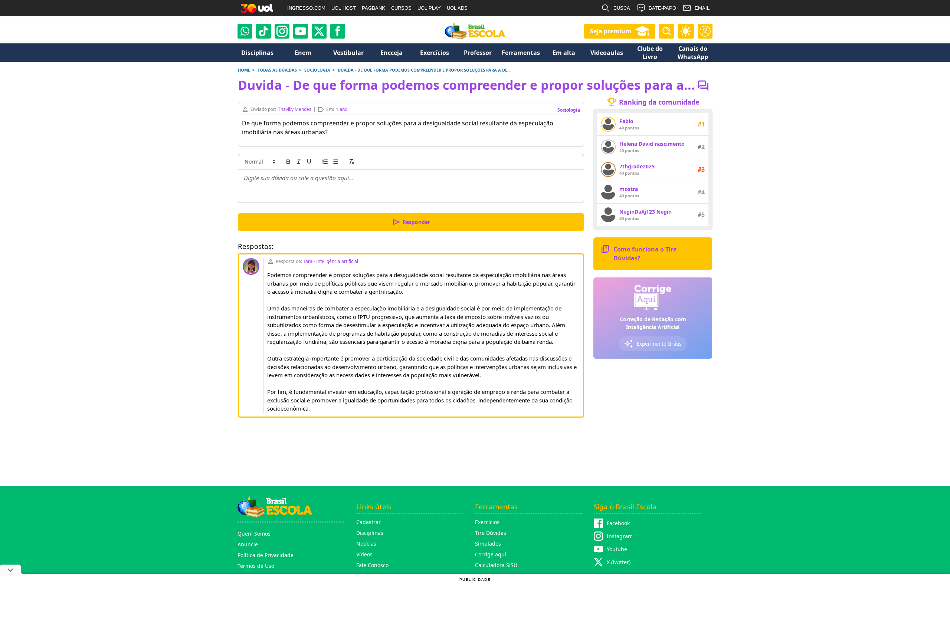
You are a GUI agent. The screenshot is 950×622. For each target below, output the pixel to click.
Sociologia (568, 110)
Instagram (620, 536)
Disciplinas (369, 532)
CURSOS (401, 8)
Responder (411, 222)
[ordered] (325, 161)
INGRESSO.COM (306, 8)
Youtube (617, 549)
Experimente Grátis (652, 344)
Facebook (618, 523)
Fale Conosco (372, 565)
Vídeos (364, 554)
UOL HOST (343, 8)
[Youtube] (300, 31)
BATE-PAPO (662, 8)
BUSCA (621, 8)
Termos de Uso (256, 565)
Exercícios (487, 522)
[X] (319, 31)
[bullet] (335, 161)
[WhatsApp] (245, 31)
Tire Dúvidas (490, 532)
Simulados (488, 543)
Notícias (366, 543)
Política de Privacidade (266, 555)
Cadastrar (368, 522)
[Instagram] (282, 31)
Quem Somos (254, 533)
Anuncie (248, 544)
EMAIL (702, 8)
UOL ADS (457, 8)
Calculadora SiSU (496, 565)
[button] (259, 161)
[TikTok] (263, 31)
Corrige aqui (490, 554)
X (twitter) (618, 562)
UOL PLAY (429, 8)
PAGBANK (373, 8)
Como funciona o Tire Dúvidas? (639, 253)
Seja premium (610, 31)
